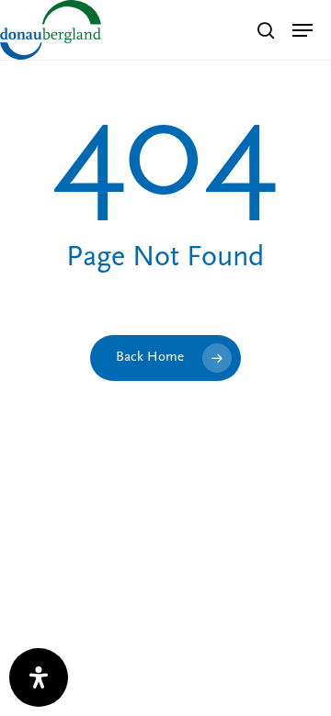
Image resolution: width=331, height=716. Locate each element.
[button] (302, 30)
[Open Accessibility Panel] (38, 677)
